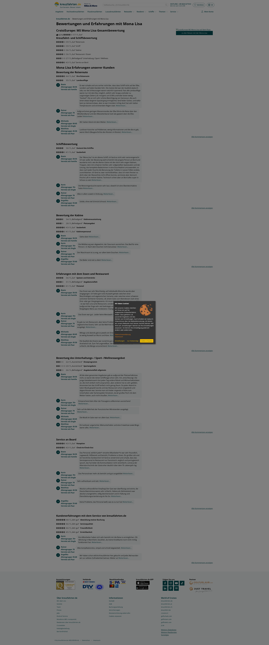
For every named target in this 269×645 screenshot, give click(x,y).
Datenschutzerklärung (123, 334)
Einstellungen (120, 341)
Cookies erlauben (146, 341)
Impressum (119, 337)
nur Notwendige (133, 341)
